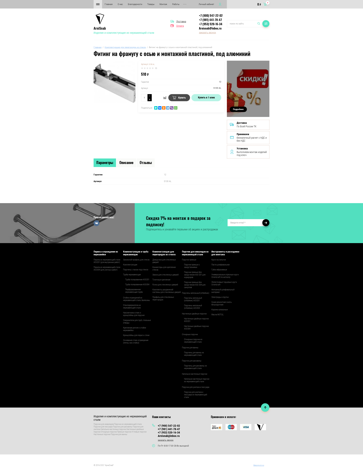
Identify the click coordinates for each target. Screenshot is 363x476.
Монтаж (163, 4)
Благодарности (135, 4)
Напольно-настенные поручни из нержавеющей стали (196, 380)
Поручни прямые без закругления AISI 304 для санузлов (194, 285)
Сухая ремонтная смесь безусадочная (221, 303)
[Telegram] (167, 108)
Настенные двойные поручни (194, 313)
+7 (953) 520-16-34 (210, 24)
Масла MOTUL (217, 314)
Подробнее (238, 109)
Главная (109, 4)
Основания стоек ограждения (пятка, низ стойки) (135, 341)
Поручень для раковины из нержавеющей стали (195, 367)
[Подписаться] (265, 222)
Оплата (180, 25)
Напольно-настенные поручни (194, 374)
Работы (175, 4)
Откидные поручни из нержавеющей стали (193, 340)
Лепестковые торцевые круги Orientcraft (224, 283)
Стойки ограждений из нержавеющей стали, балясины (136, 299)
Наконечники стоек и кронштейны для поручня (133, 314)
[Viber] (171, 108)
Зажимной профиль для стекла (136, 259)
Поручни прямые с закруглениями (192, 265)
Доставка (181, 21)
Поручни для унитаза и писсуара (195, 387)
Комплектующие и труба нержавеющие (135, 253)
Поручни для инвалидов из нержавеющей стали (195, 253)
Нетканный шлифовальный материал (222, 290)
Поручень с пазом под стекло (135, 269)
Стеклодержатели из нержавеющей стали (132, 306)
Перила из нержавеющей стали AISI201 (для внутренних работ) (107, 261)
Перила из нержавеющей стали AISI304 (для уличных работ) (107, 268)
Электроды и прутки (220, 297)
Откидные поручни (190, 334)
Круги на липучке (218, 259)
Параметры (104, 162)
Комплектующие (130, 264)
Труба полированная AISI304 (137, 284)
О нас (120, 4)
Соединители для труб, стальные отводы (137, 321)
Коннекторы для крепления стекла (164, 268)
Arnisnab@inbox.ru (210, 28)
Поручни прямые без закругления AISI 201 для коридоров (194, 275)
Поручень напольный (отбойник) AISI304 (193, 306)
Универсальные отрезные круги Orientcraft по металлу (225, 275)
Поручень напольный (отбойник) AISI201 (193, 299)
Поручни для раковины (191, 360)
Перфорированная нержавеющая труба (134, 290)
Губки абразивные (219, 269)
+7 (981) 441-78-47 (210, 20)
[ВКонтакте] (160, 108)
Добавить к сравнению (164, 97)
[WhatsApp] (175, 108)
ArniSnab (100, 28)
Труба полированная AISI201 (137, 279)
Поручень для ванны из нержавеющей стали (194, 353)
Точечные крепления (161, 279)
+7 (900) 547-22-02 (211, 15)
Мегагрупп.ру (258, 465)
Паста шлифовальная (220, 264)
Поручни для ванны (190, 347)
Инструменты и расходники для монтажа (225, 253)
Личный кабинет (206, 4)
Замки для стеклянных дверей (165, 274)
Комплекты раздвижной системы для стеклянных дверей (166, 290)
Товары (150, 4)
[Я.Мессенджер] (156, 108)
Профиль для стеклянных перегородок (163, 298)
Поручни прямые (189, 259)
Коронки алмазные (219, 309)
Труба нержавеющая (132, 274)
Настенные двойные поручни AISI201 (196, 319)
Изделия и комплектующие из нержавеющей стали (124, 32)
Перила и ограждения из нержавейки (106, 253)
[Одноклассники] (163, 108)
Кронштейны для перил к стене (136, 335)
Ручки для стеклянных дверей (165, 284)
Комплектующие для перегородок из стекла (125, 47)
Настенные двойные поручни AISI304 (196, 327)
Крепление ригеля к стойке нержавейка (134, 329)
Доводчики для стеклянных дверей (164, 261)
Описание (126, 162)
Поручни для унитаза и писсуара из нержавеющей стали (195, 394)
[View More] (185, 4)
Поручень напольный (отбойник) (195, 293)
